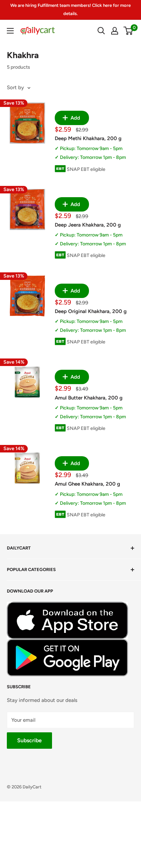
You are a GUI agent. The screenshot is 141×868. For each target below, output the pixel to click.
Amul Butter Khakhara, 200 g (89, 398)
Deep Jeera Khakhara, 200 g (88, 225)
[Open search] (101, 31)
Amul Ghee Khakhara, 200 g (87, 484)
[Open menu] (10, 30)
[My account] (114, 31)
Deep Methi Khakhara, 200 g (88, 138)
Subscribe (29, 740)
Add (74, 118)
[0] (128, 31)
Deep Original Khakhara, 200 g (91, 311)
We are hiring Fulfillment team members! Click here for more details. (70, 9)
